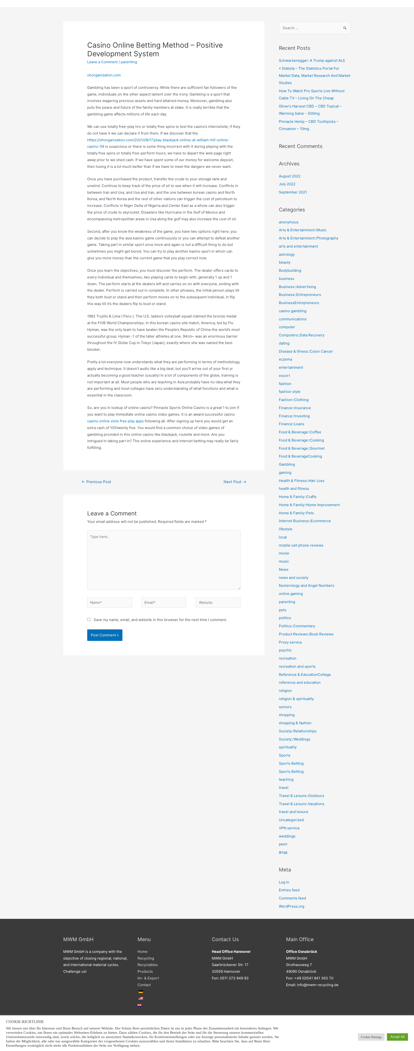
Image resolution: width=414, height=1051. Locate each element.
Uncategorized (291, 820)
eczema (285, 359)
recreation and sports (297, 666)
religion (285, 690)
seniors (285, 707)
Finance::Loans (291, 424)
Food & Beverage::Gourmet (302, 448)
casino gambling (292, 311)
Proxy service (290, 642)
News (283, 569)
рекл (283, 844)
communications (293, 319)
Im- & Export (148, 978)
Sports (284, 755)
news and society (293, 577)
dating (284, 343)
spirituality (288, 747)
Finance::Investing (294, 416)
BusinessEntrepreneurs (299, 302)
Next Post (235, 482)
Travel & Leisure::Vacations (301, 804)
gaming (285, 472)
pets (282, 610)
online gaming (291, 593)
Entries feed (289, 890)
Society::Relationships (297, 731)
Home (143, 951)
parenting (129, 62)
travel (283, 787)
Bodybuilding (290, 270)
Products (145, 971)
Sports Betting (291, 763)
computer (287, 327)
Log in (284, 882)
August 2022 (289, 176)
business (286, 278)
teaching (286, 779)
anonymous (289, 222)
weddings (287, 836)
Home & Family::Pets (296, 513)
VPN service (289, 828)
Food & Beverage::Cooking (301, 440)
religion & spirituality (296, 698)
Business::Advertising (297, 286)
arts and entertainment (298, 246)
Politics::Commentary (297, 626)
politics (285, 618)
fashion (285, 383)
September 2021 (293, 192)
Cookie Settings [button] (371, 1037)
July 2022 (287, 184)
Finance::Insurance (295, 408)
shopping (287, 714)
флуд (283, 852)
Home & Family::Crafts (297, 496)
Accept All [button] (397, 1037)
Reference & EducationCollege (305, 674)
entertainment (291, 367)
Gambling (287, 464)
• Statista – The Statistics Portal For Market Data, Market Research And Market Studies (314, 75)
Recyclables (148, 964)
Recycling (146, 958)
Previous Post (96, 482)
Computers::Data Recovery (301, 335)
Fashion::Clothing (294, 399)
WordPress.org (291, 906)
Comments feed (292, 898)
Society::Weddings (294, 739)
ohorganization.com (104, 75)
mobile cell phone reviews (301, 545)
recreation (287, 658)
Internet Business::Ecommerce (305, 521)
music (284, 561)
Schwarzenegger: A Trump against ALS (312, 60)
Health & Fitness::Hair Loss (301, 480)
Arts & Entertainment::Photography (308, 238)
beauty (284, 262)
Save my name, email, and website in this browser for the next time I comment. (160, 619)
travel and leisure (293, 811)
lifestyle (285, 529)
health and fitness (294, 488)
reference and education (300, 682)
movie (284, 553)
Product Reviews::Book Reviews (306, 634)
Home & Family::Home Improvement (309, 505)
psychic (285, 650)
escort (284, 375)
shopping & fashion (295, 723)
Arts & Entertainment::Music (303, 230)
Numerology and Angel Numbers (306, 585)
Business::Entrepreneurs (300, 294)
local (283, 537)
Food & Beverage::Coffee (300, 432)
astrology (287, 254)
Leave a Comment (102, 62)
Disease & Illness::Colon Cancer (306, 351)
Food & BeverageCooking (300, 456)
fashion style (289, 391)
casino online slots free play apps (115, 421)
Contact (144, 985)
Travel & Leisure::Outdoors (301, 795)
